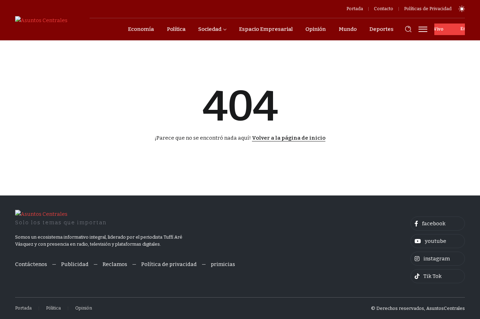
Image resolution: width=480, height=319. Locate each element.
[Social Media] (438, 223)
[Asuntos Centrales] (41, 20)
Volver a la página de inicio (288, 138)
